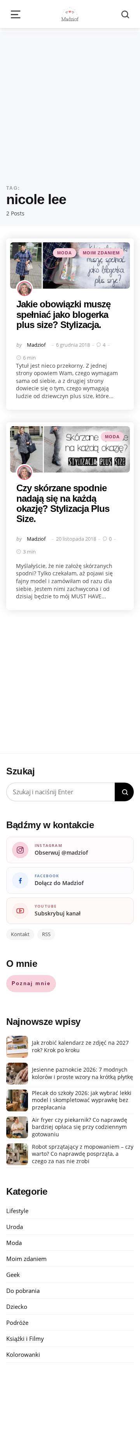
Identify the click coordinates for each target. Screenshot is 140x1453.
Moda (64, 252)
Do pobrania (23, 1290)
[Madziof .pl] (70, 14)
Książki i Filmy (25, 1338)
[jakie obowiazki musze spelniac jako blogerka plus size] (70, 265)
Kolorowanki (23, 1354)
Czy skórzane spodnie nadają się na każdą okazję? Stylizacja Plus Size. (62, 503)
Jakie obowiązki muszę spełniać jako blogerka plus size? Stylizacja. (63, 314)
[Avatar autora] (24, 288)
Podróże (17, 1322)
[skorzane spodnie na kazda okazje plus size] (70, 449)
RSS (46, 934)
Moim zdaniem (101, 252)
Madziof (36, 344)
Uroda (14, 1227)
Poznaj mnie (31, 983)
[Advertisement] (70, 102)
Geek (13, 1274)
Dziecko (16, 1306)
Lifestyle (17, 1211)
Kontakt (20, 934)
